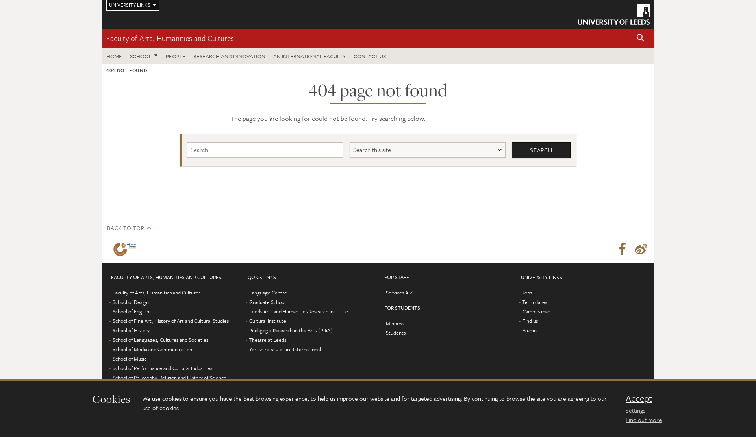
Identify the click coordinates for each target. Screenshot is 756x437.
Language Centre (268, 292)
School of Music (129, 359)
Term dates (534, 302)
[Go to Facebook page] (622, 249)
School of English (131, 311)
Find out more (644, 419)
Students (396, 333)
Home (114, 56)
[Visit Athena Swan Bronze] (126, 249)
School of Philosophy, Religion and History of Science (169, 377)
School (141, 56)
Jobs (527, 292)
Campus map (536, 311)
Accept (639, 398)
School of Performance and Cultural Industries (162, 368)
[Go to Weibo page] (641, 249)
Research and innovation (229, 56)
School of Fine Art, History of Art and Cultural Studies (171, 321)
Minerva (395, 323)
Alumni (530, 330)
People (175, 56)
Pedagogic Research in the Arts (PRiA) (291, 330)
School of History (131, 330)
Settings (635, 410)
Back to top (125, 228)
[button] (641, 38)
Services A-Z (399, 292)
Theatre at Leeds (267, 340)
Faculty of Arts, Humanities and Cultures (170, 38)
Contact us (370, 56)
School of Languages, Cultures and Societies (160, 340)
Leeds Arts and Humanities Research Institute (298, 311)
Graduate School (267, 302)
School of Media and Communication (152, 349)
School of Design (131, 302)
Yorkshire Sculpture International (285, 349)
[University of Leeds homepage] (614, 14)
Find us (530, 321)
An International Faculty (309, 56)
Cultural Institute (267, 321)
